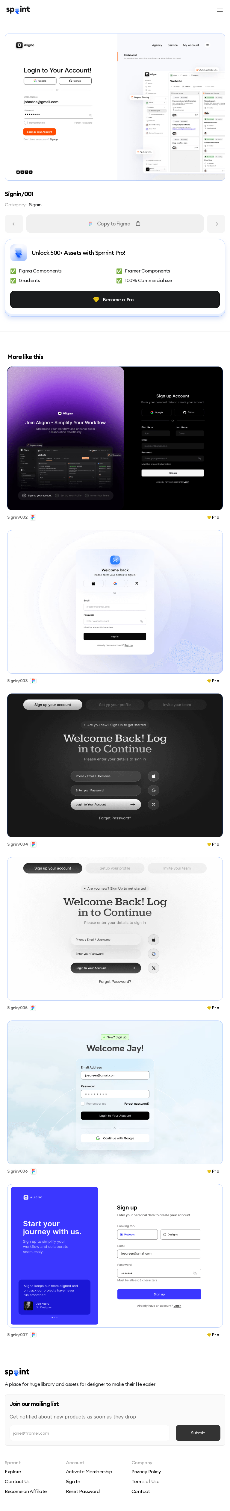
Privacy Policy (146, 1471)
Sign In (73, 1481)
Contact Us (17, 1481)
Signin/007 (17, 1334)
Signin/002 (17, 517)
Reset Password (82, 1491)
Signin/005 (17, 1007)
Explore (13, 1471)
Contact (140, 1491)
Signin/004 (17, 844)
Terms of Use (145, 1481)
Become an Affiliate (26, 1491)
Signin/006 (17, 1171)
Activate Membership (89, 1471)
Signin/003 (17, 680)
